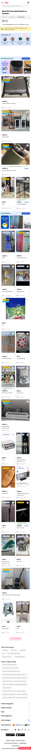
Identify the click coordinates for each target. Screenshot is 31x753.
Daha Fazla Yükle (15, 638)
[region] (16, 41)
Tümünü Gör (25, 35)
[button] (2, 3)
